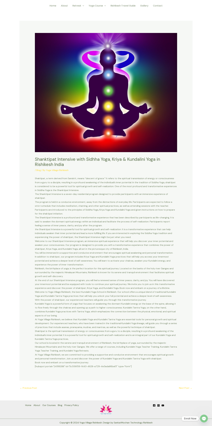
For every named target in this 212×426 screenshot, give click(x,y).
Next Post (185, 387)
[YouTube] (163, 405)
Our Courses (49, 405)
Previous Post (28, 387)
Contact (158, 5)
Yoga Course (96, 5)
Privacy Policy (71, 405)
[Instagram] (158, 405)
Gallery (144, 5)
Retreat (76, 5)
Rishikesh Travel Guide (123, 5)
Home (52, 5)
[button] (82, 5)
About (64, 5)
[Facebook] (154, 405)
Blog (38, 170)
